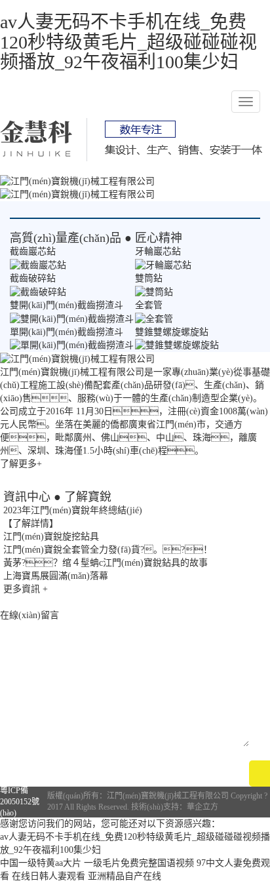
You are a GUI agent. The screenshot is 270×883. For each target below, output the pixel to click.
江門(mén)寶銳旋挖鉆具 (51, 536)
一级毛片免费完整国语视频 (139, 863)
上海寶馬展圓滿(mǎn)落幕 (55, 576)
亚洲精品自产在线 (124, 876)
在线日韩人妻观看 (48, 876)
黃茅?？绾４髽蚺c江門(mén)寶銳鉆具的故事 (105, 563)
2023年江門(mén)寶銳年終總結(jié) (72, 510)
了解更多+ (21, 464)
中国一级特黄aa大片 (40, 863)
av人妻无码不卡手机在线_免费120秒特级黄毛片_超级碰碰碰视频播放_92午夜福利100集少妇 (128, 42)
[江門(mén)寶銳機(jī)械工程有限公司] (131, 139)
